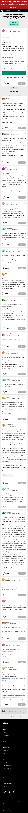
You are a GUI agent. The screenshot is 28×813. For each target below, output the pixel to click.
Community (7, 11)
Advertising (6, 747)
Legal (4, 801)
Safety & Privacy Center (10, 801)
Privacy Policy (5, 803)
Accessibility (10, 806)
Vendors (5, 753)
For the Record (6, 735)
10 (20, 95)
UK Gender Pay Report (7, 810)
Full (7, 77)
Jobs (4, 732)
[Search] (19, 10)
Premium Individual (7, 775)
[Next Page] (23, 95)
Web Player (6, 762)
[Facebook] (13, 791)
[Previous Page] (5, 95)
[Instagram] (5, 791)
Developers (6, 744)
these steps (17, 6)
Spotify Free (6, 786)
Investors (5, 750)
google (11, 77)
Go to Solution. (10, 73)
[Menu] (26, 10)
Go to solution (14, 24)
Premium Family (7, 780)
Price (22, 77)
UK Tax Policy (13, 808)
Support (5, 760)
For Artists (5, 742)
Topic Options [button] (14, 87)
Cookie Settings (12, 803)
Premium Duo (6, 778)
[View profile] (3, 30)
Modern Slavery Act (6, 808)
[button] (26, 31)
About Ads (5, 806)
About (4, 729)
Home (15, 77)
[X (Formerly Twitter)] (9, 791)
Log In (22, 10)
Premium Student (7, 783)
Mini (18, 77)
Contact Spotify (7, 768)
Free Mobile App (7, 765)
